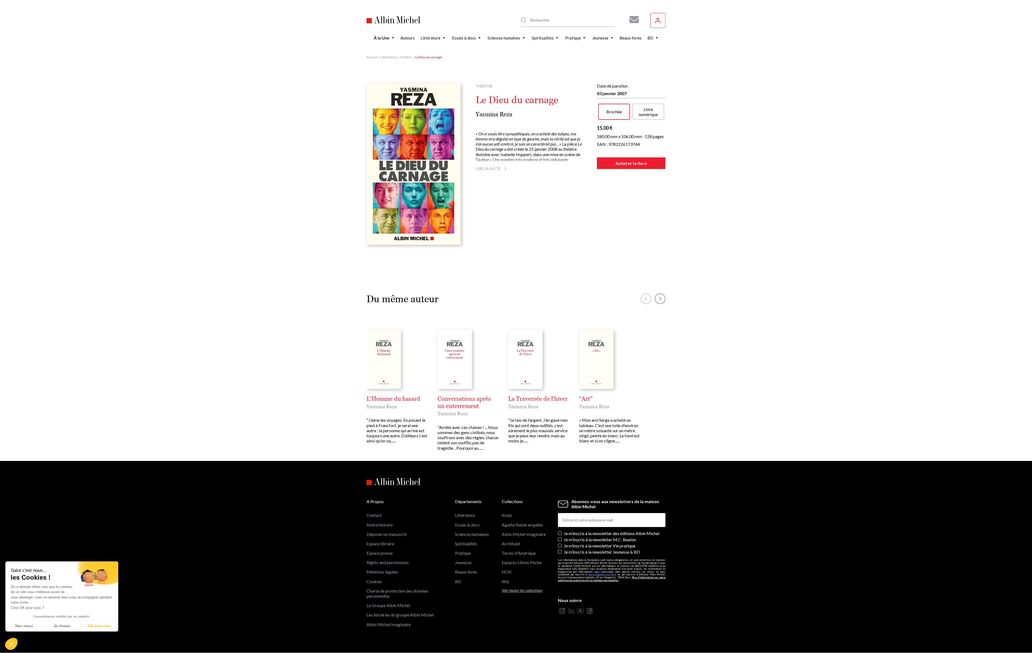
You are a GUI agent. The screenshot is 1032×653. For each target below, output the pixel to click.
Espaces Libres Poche (522, 562)
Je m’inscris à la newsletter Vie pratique (599, 545)
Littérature (388, 57)
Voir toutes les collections (522, 590)
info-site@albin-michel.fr (602, 574)
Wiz (505, 581)
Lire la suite (488, 168)
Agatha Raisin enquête (522, 524)
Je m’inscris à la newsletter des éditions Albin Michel (611, 533)
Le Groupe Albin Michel (388, 605)
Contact (374, 515)
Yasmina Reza (494, 114)
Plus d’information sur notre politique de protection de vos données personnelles (611, 579)
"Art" (586, 398)
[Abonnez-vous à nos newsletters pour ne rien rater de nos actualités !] (632, 19)
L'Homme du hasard (393, 398)
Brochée (614, 111)
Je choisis (61, 626)
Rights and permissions (388, 562)
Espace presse (380, 552)
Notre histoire (380, 524)
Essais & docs (467, 524)
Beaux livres (466, 571)
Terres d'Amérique (519, 552)
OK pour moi (99, 626)
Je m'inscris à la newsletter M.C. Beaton (600, 539)
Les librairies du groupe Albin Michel (400, 614)
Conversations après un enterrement (464, 402)
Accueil (372, 57)
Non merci (24, 626)
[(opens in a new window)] (562, 611)
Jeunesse (463, 562)
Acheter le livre (631, 163)
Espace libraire (380, 543)
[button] (11, 643)
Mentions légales (382, 571)
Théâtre (405, 57)
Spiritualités (466, 543)
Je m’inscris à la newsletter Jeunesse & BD (602, 551)
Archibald (511, 543)
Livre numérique (648, 112)
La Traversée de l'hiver (538, 398)
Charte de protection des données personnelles (397, 593)
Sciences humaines (472, 534)
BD (458, 581)
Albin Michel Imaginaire (389, 624)
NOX (506, 571)
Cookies (374, 581)
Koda (507, 515)
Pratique (463, 552)
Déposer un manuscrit (387, 534)
